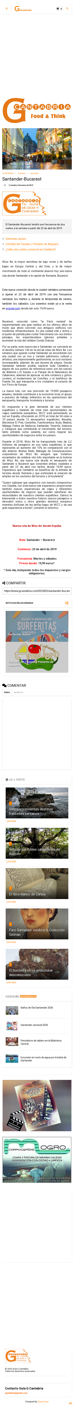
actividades (27, 996)
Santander (34, 173)
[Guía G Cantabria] (23, 9)
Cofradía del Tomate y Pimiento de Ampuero (32, 244)
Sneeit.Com (43, 1401)
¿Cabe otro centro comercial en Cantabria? (31, 249)
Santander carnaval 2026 (34, 1025)
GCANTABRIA (7, 173)
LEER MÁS (11, 821)
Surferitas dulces (16, 238)
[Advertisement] (37, 56)
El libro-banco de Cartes (27, 894)
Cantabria (22, 173)
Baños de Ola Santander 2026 (37, 1007)
